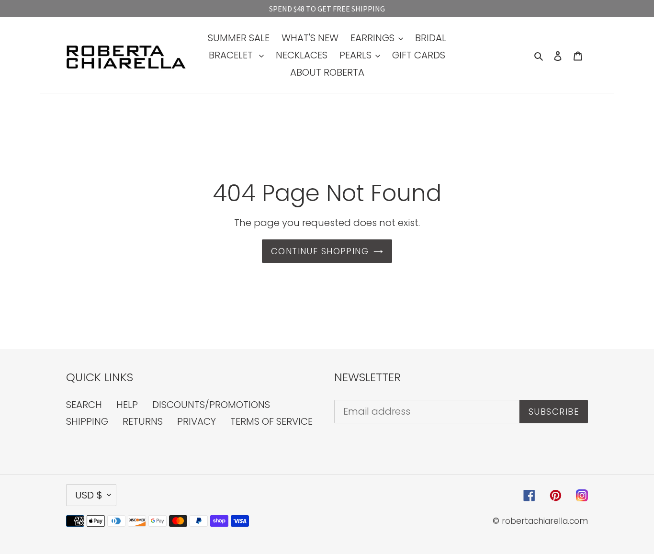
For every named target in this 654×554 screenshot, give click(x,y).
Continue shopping (320, 251)
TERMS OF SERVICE (271, 421)
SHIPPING (87, 421)
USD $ (88, 495)
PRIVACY (196, 421)
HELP (127, 404)
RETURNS (143, 421)
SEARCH (84, 404)
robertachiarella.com (545, 521)
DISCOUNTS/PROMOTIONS (211, 404)
